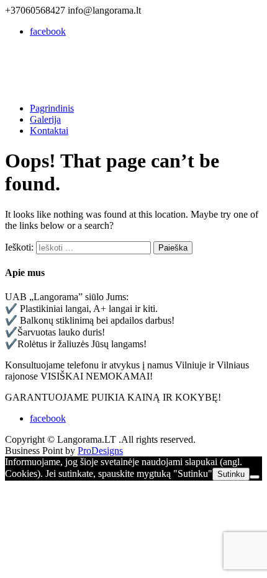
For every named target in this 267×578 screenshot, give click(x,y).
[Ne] (255, 477)
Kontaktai (49, 130)
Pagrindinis (52, 108)
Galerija (45, 119)
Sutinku (231, 474)
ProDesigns (100, 450)
